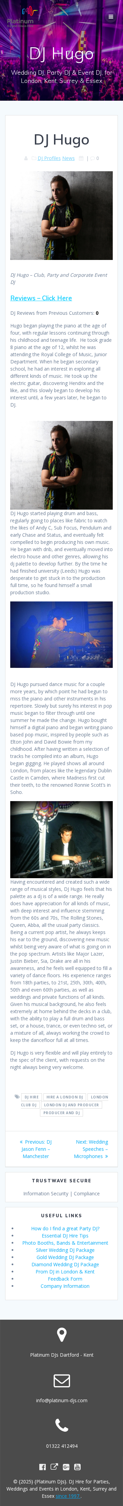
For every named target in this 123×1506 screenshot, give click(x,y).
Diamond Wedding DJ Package (65, 1264)
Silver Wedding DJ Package (65, 1250)
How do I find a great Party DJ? (65, 1228)
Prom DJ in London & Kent (65, 1271)
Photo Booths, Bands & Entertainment (65, 1243)
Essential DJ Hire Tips (65, 1235)
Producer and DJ (61, 1112)
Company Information (65, 1286)
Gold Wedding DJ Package (65, 1257)
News (68, 158)
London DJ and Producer (71, 1105)
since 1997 (68, 1496)
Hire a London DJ (64, 1097)
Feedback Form (65, 1278)
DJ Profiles (49, 158)
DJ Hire (32, 1097)
